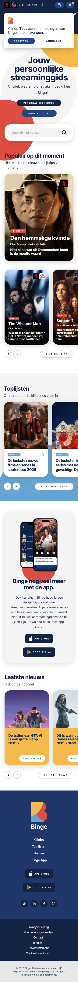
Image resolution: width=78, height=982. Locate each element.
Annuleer (53, 41)
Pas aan (31, 5)
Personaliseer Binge (39, 103)
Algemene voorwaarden (38, 932)
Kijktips (39, 839)
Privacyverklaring (38, 927)
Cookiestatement (37, 948)
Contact (38, 937)
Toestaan (21, 41)
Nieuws (39, 853)
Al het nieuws (56, 775)
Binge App (39, 860)
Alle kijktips (57, 354)
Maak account (39, 113)
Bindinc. (38, 943)
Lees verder (32, 758)
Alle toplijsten (54, 486)
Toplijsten (39, 846)
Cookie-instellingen (38, 953)
